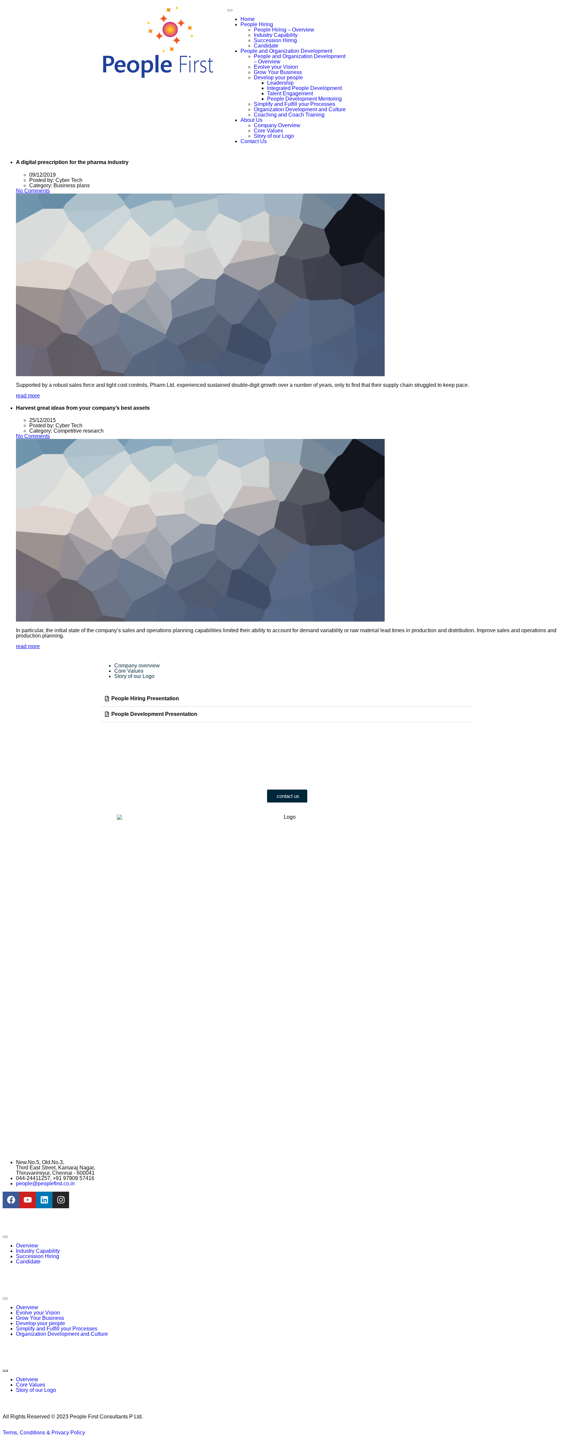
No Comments (33, 191)
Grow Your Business (278, 72)
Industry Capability (276, 35)
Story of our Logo (274, 136)
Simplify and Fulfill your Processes (294, 104)
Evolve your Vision (276, 67)
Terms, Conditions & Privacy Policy (44, 1432)
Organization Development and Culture (300, 109)
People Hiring (256, 24)
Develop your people (278, 77)
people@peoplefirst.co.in (45, 1183)
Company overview (137, 665)
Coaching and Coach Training (289, 115)
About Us (251, 120)
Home (247, 19)
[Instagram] (60, 1200)
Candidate (266, 45)
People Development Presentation (154, 714)
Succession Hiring (275, 40)
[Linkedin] (44, 1200)
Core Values (268, 130)
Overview (27, 1245)
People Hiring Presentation (145, 698)
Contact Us (253, 141)
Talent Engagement (290, 93)
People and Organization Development (286, 51)
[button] (287, 699)
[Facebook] (11, 1200)
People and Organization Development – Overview (299, 58)
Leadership (280, 83)
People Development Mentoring (304, 99)
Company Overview (277, 125)
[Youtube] (27, 1200)
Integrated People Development (304, 88)
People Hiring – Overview (284, 30)
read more (28, 395)
